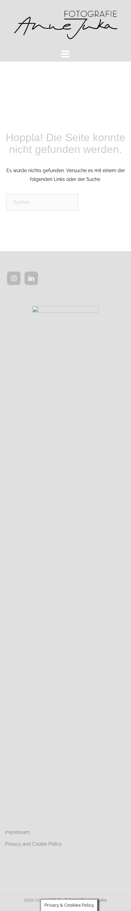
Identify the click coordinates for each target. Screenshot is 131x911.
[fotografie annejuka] (65, 23)
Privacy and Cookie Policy (33, 844)
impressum (17, 832)
